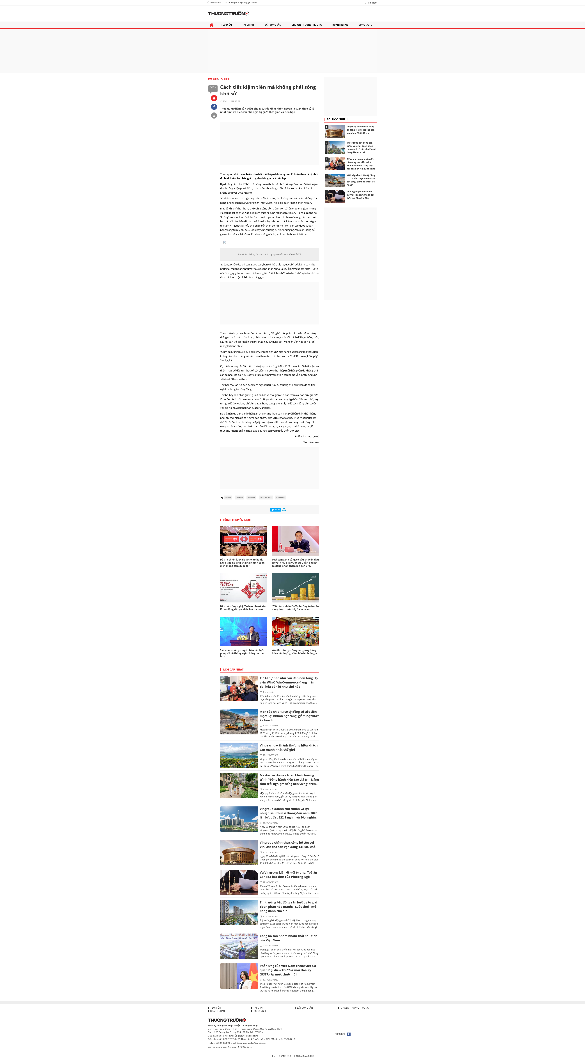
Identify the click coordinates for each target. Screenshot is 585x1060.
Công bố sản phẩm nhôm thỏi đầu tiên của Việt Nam (288, 938)
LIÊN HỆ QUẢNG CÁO (281, 1056)
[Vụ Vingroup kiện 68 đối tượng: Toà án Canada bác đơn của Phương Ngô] (239, 882)
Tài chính (258, 1007)
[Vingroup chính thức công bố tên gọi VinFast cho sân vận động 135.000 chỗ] (239, 852)
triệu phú (251, 497)
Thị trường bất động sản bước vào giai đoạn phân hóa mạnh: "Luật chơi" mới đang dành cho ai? (288, 906)
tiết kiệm (239, 497)
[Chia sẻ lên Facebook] (214, 107)
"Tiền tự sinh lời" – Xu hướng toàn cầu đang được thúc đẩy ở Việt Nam (295, 608)
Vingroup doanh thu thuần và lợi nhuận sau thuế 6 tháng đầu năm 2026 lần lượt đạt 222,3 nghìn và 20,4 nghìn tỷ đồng (288, 813)
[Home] (214, 98)
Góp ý (213, 87)
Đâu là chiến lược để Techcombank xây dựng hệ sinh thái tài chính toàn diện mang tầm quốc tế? (242, 563)
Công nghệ (259, 1011)
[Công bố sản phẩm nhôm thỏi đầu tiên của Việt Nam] (239, 946)
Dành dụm (280, 497)
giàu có (228, 497)
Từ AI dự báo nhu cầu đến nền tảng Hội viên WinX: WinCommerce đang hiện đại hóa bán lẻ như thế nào (289, 682)
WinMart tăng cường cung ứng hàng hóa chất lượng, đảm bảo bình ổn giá (294, 651)
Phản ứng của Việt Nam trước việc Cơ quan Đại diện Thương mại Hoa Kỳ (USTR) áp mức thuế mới (288, 970)
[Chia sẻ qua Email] (214, 115)
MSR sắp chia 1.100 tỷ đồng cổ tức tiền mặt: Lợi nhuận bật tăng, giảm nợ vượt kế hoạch (289, 716)
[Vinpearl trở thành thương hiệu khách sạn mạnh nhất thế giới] (239, 755)
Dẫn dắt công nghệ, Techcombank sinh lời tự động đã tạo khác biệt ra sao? (243, 608)
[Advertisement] (292, 50)
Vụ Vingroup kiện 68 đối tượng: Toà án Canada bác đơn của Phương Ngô (288, 874)
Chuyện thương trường (354, 1007)
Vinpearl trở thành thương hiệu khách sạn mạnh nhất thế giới (289, 747)
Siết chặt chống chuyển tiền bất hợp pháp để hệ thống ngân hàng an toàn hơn (242, 653)
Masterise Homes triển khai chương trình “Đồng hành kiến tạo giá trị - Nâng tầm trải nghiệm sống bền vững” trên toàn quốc (289, 779)
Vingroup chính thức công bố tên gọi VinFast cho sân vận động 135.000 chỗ (288, 844)
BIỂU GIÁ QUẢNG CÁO (303, 1056)
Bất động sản (304, 1007)
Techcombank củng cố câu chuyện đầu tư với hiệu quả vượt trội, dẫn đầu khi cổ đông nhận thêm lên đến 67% (295, 563)
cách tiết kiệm (266, 497)
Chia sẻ (277, 509)
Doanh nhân (217, 1011)
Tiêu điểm (215, 1007)
